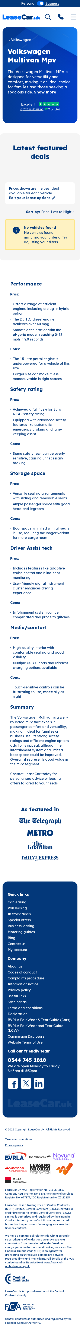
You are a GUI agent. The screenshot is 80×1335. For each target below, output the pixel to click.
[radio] (28, 3)
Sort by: (33, 212)
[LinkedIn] (39, 1083)
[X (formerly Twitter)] (26, 1083)
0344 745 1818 (27, 1060)
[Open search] (48, 17)
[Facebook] (13, 1083)
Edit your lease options (30, 198)
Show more (45, 92)
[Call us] (61, 17)
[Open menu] (73, 17)
